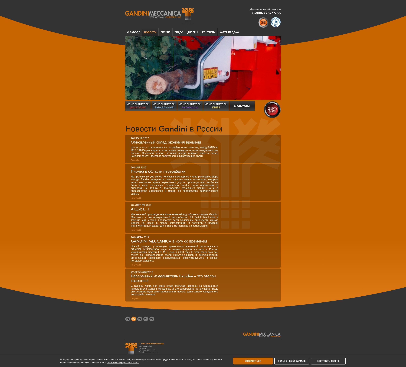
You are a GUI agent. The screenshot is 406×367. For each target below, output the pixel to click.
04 (145, 318)
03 (139, 318)
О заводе (133, 32)
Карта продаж (229, 32)
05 (151, 318)
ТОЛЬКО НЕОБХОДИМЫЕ (292, 361)
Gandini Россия (159, 16)
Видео (178, 32)
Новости (150, 32)
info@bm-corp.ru (151, 352)
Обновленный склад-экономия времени (166, 142)
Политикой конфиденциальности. (123, 362)
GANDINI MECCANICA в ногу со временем (169, 241)
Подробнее (136, 160)
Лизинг (165, 32)
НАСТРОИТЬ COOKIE (328, 361)
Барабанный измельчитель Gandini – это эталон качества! (173, 278)
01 (127, 318)
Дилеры (192, 32)
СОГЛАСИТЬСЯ (253, 361)
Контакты (209, 32)
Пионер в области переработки (158, 171)
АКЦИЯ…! (140, 209)
